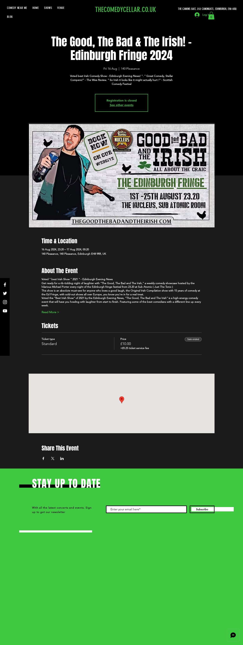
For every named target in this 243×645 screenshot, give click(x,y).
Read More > (50, 312)
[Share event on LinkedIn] (62, 458)
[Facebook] (5, 284)
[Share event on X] (52, 458)
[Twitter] (5, 293)
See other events (121, 105)
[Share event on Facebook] (43, 458)
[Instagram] (5, 302)
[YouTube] (5, 310)
